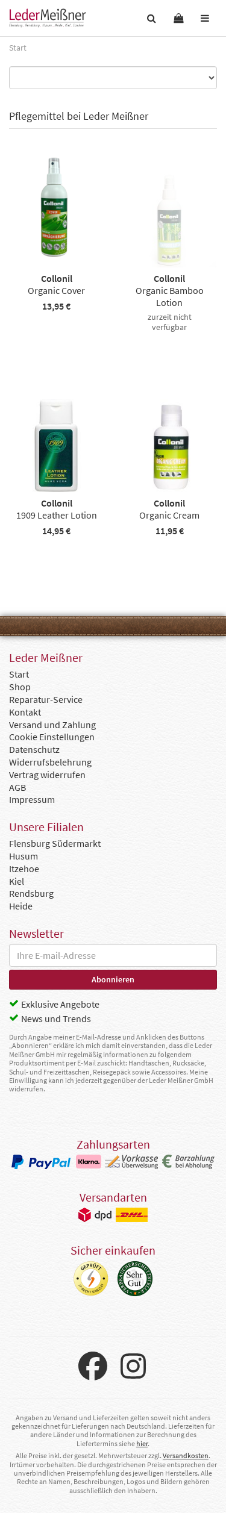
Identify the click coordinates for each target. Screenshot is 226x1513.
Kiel (16, 881)
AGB (17, 787)
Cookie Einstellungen (52, 737)
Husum (23, 856)
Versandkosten (186, 1455)
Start (19, 674)
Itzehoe (24, 869)
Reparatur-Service (46, 699)
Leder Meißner (47, 18)
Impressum (32, 799)
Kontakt (25, 712)
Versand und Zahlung (52, 725)
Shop (20, 687)
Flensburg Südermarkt (55, 843)
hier (142, 1443)
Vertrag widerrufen (47, 775)
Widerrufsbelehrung (50, 762)
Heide (21, 906)
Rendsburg (31, 893)
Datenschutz (34, 749)
